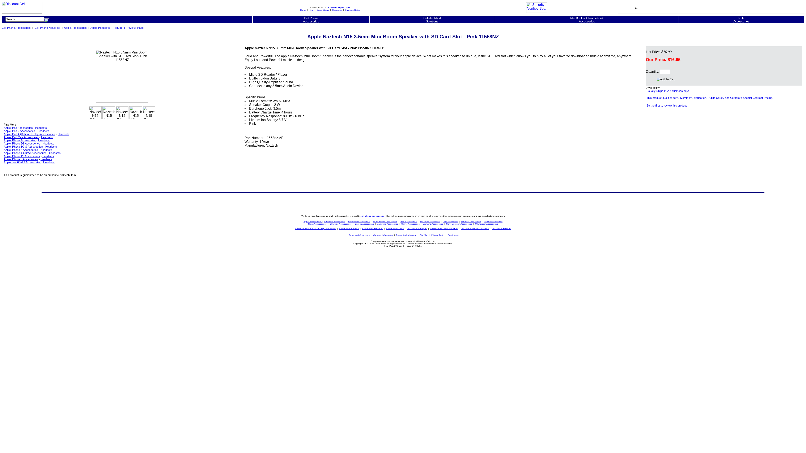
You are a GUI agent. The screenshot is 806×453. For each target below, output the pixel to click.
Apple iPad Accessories (18, 127)
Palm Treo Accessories (340, 224)
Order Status (323, 10)
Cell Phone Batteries (349, 228)
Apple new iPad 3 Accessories (22, 162)
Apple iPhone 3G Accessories (22, 143)
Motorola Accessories (471, 221)
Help (311, 10)
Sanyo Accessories (410, 224)
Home (303, 10)
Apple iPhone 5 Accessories (21, 159)
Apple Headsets (100, 27)
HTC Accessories (408, 221)
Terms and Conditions (359, 235)
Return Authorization (406, 235)
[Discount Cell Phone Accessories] (22, 12)
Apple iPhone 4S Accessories (22, 156)
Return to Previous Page (129, 27)
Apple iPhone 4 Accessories (21, 149)
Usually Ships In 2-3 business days (668, 90)
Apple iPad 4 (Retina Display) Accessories (29, 134)
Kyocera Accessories (430, 221)
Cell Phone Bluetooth (372, 228)
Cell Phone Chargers (417, 228)
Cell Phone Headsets (47, 27)
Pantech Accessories (364, 224)
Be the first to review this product (666, 105)
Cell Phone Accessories (16, 27)
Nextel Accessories (493, 221)
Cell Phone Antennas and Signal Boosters (315, 228)
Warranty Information (383, 235)
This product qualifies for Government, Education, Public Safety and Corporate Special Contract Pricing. (709, 97)
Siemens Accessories (433, 224)
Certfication (453, 235)
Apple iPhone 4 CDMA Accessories (25, 153)
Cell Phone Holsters (501, 228)
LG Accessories (450, 221)
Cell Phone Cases (395, 228)
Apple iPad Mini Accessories (21, 137)
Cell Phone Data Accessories (475, 228)
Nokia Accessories (317, 224)
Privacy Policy (438, 235)
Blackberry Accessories (359, 221)
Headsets (41, 127)
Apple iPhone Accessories (20, 140)
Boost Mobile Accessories (385, 221)
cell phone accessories (372, 216)
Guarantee (337, 10)
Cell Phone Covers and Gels (444, 228)
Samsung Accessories (387, 224)
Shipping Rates (352, 10)
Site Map (424, 235)
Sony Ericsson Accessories (459, 224)
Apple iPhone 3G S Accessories (23, 146)
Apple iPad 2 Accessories (19, 131)
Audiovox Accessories (334, 221)
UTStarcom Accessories (486, 224)
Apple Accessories (75, 27)
